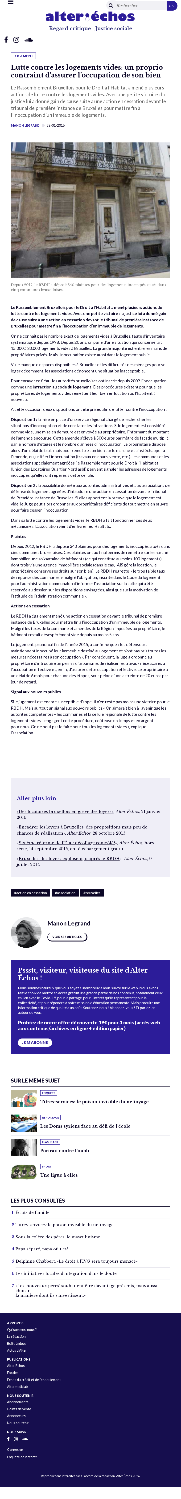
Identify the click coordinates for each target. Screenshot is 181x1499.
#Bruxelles (91, 892)
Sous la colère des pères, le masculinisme (58, 1237)
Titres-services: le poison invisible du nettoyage (94, 1101)
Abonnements (18, 1402)
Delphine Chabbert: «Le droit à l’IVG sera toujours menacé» (77, 1261)
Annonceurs (16, 1416)
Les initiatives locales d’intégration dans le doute (66, 1273)
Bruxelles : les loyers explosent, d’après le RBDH (69, 858)
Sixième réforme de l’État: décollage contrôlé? (67, 842)
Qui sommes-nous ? (22, 1330)
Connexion (15, 1449)
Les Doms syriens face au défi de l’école (85, 1126)
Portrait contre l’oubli (64, 1150)
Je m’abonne (35, 1042)
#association (65, 892)
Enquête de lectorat (22, 1457)
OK (171, 6)
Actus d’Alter (17, 1350)
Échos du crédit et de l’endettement (34, 1380)
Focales (12, 1373)
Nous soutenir (18, 1423)
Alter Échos (16, 1366)
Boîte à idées (16, 1343)
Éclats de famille (32, 1212)
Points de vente (19, 1409)
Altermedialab (17, 1387)
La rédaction (16, 1336)
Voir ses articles (67, 937)
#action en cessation (30, 892)
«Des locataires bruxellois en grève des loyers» (65, 811)
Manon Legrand (25, 125)
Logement (23, 56)
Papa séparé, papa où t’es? (42, 1249)
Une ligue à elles (59, 1175)
